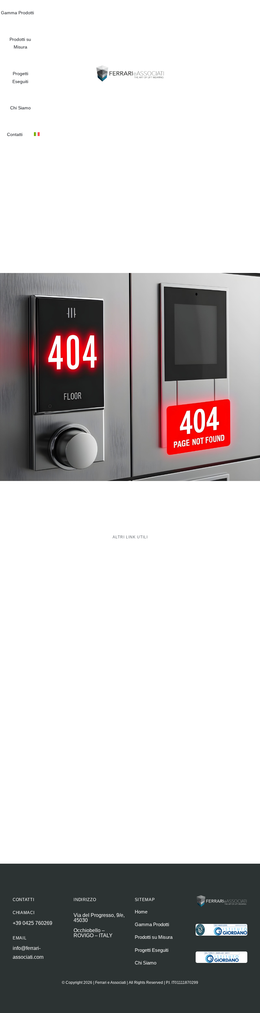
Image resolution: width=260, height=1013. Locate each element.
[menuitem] (37, 135)
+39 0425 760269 (32, 923)
